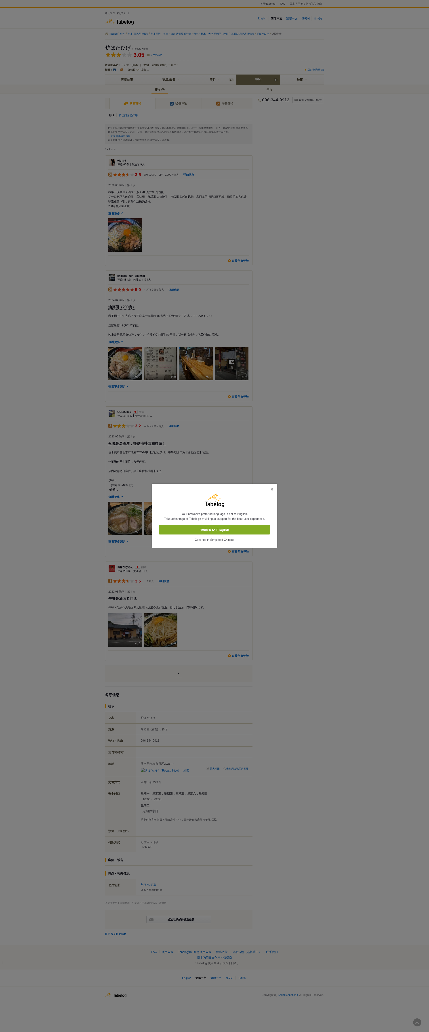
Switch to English (214, 530)
